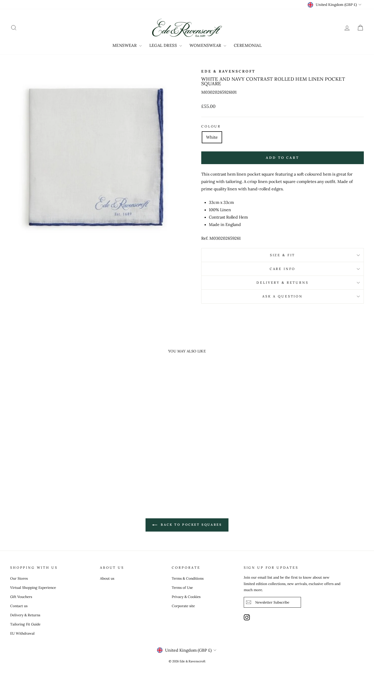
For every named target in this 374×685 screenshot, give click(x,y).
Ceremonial (248, 45)
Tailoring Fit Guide (25, 624)
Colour (211, 126)
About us (107, 578)
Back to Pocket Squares (190, 524)
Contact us (18, 606)
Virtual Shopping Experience (33, 587)
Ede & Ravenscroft (228, 71)
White (212, 137)
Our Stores (19, 578)
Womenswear (206, 45)
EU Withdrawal (22, 633)
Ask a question (282, 296)
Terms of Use (182, 587)
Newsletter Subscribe (272, 602)
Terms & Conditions (188, 578)
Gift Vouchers (21, 596)
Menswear (125, 45)
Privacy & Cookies (186, 596)
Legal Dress (163, 45)
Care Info (283, 269)
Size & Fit (282, 255)
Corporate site (183, 606)
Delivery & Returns (282, 282)
